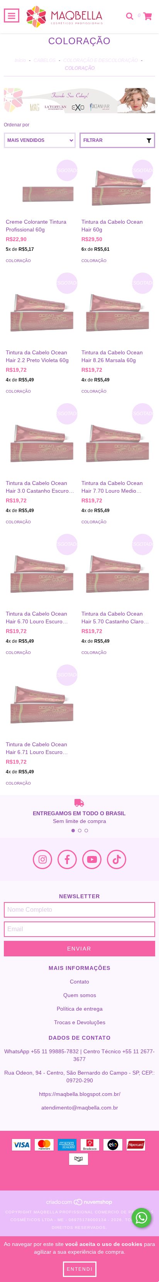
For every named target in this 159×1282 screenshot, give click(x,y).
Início (20, 60)
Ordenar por (16, 125)
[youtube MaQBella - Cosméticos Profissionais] (91, 859)
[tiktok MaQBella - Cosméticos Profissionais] (116, 859)
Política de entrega (80, 1009)
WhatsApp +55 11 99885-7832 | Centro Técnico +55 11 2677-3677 (79, 1055)
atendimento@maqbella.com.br (79, 1107)
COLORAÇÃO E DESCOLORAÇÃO (100, 60)
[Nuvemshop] (79, 1204)
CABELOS (45, 60)
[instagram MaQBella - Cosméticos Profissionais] (42, 859)
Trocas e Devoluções (79, 1022)
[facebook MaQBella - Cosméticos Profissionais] (67, 859)
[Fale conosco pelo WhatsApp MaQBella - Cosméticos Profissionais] (141, 1218)
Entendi (80, 1269)
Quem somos (79, 995)
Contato (79, 981)
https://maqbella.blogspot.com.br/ (79, 1094)
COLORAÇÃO (18, 261)
